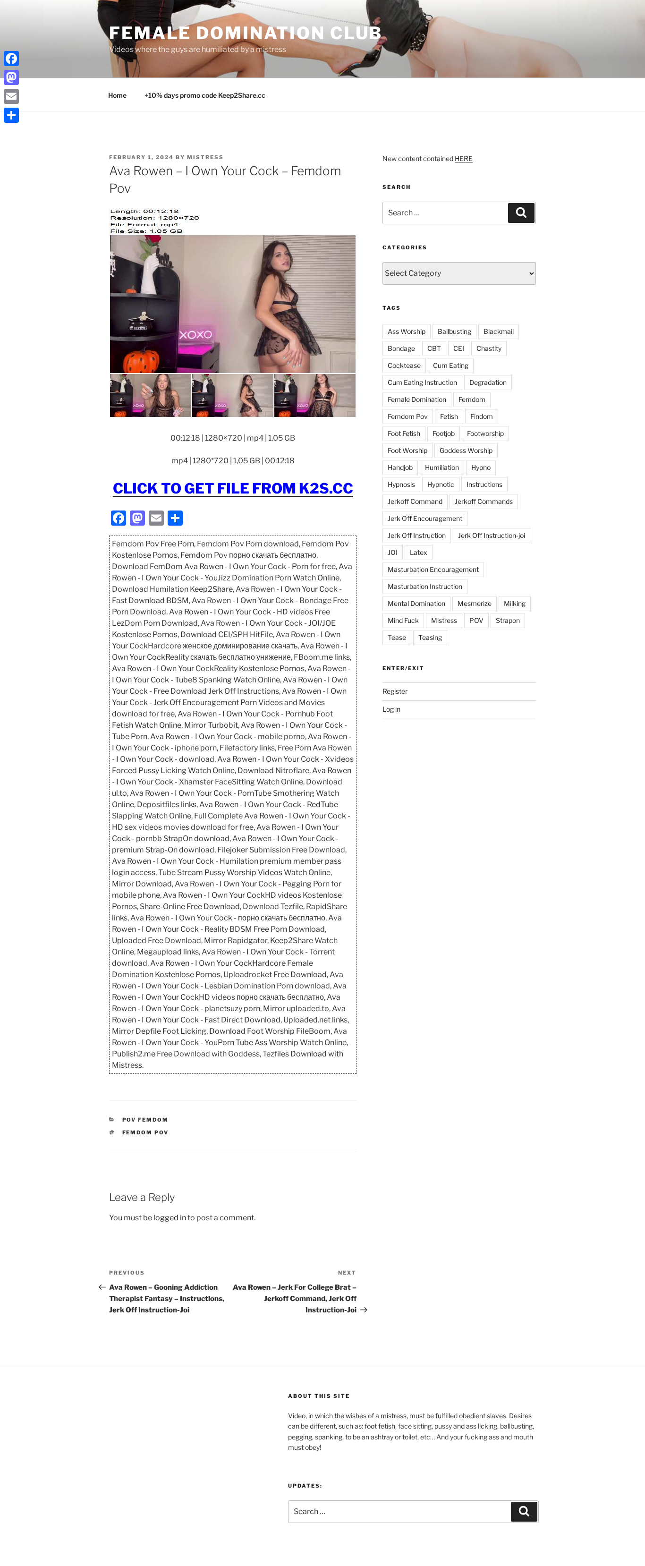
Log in (391, 709)
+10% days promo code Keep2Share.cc (204, 95)
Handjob (400, 467)
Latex (418, 552)
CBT (434, 348)
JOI (393, 552)
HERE (464, 158)
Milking (515, 603)
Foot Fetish (404, 433)
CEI (458, 348)
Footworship (485, 433)
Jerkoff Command (415, 501)
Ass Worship (406, 331)
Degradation (488, 382)
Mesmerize (475, 603)
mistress (205, 157)
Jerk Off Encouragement (425, 518)
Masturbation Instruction (425, 586)
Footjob (444, 433)
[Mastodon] (11, 77)
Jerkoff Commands (484, 501)
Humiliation (442, 467)
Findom (481, 416)
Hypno (481, 467)
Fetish (449, 416)
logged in (169, 1217)
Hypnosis (401, 484)
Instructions (484, 484)
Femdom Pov (145, 1132)
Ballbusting (454, 331)
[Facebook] (11, 58)
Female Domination (417, 399)
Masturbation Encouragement (433, 569)
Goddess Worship (466, 450)
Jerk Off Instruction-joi (491, 535)
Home (117, 95)
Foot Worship (407, 450)
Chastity (488, 348)
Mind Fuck (403, 620)
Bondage (401, 348)
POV (476, 620)
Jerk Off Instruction (417, 535)
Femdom (471, 399)
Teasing (430, 637)
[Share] (11, 115)
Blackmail (499, 331)
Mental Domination (416, 603)
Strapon (508, 620)
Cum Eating (450, 365)
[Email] (11, 96)
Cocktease (404, 365)
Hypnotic (440, 484)
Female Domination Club (245, 33)
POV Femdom (145, 1119)
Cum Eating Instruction (422, 382)
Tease (397, 637)
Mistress (444, 620)
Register (394, 691)
